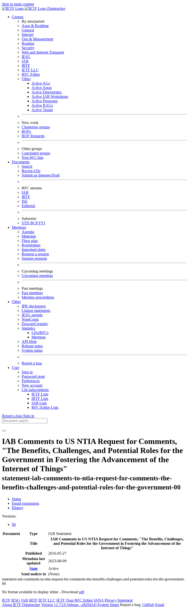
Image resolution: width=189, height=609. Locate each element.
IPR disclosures (34, 306)
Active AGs (41, 83)
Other (26, 79)
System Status (108, 605)
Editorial (28, 206)
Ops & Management (37, 39)
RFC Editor (31, 74)
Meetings (39, 337)
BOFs (26, 131)
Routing (28, 43)
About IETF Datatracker (21, 605)
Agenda (28, 232)
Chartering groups (36, 127)
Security (28, 48)
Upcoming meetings (37, 276)
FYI (42, 223)
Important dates (34, 249)
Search (27, 166)
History (17, 508)
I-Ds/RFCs (40, 333)
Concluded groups (36, 153)
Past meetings (32, 293)
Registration (31, 245)
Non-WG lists (32, 157)
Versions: (9, 516)
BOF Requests (33, 136)
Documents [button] (21, 162)
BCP (34, 223)
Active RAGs (42, 105)
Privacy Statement (119, 600)
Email (159, 605)
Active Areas (42, 88)
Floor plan (30, 241)
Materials (29, 236)
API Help (29, 341)
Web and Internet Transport (43, 52)
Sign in (27, 372)
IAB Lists (39, 403)
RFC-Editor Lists (45, 407)
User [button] (15, 367)
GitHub (148, 605)
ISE (25, 201)
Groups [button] (17, 17)
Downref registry (35, 324)
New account (32, 385)
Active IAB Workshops (50, 96)
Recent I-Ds (31, 171)
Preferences (31, 381)
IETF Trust (65, 600)
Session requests (34, 258)
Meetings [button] (19, 227)
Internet (27, 34)
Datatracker (55, 8)
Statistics (28, 328)
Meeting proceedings (38, 297)
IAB (25, 61)
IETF (6, 600)
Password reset (33, 376)
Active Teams (42, 110)
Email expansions (25, 503)
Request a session (35, 254)
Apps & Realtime (35, 26)
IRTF (26, 65)
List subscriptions (35, 390)
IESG (26, 57)
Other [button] (16, 302)
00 (14, 524)
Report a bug (32, 363)
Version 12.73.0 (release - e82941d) (69, 605)
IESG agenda (32, 315)
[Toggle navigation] (4, 430)
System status (32, 350)
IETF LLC (30, 70)
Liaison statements (36, 310)
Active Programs (45, 101)
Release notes (32, 346)
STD (26, 223)
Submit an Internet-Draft (41, 175)
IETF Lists (40, 394)
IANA (99, 600)
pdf (81, 592)
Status (16, 499)
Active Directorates (47, 92)
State (33, 568)
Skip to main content (18, 4)
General (28, 30)
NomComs (30, 319)
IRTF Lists (40, 398)
